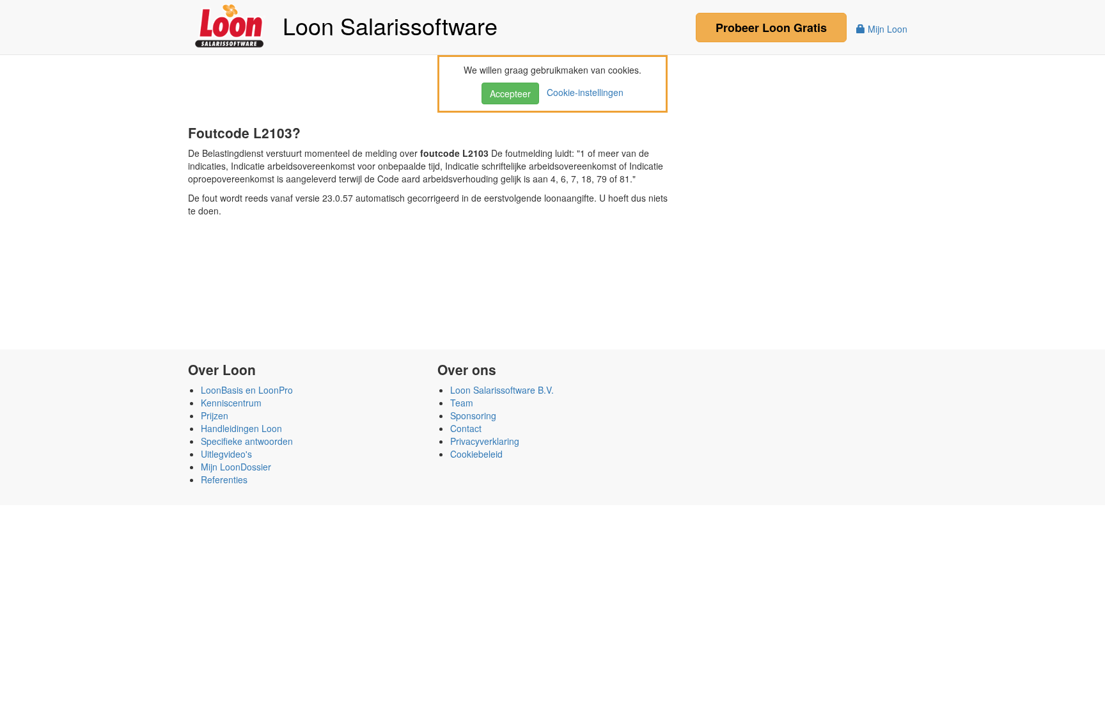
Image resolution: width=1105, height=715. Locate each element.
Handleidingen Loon (241, 428)
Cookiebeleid (476, 453)
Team (461, 402)
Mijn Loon (886, 28)
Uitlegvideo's (226, 453)
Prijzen (214, 415)
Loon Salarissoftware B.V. (502, 389)
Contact (466, 428)
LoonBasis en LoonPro (247, 389)
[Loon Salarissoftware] (230, 24)
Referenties (224, 479)
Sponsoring (473, 415)
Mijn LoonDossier (236, 466)
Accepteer (510, 93)
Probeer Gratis (771, 27)
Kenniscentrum (231, 402)
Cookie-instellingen (582, 92)
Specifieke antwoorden (247, 441)
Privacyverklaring (484, 441)
